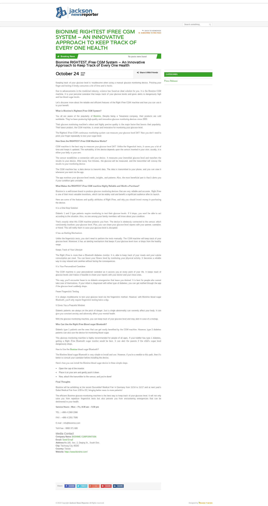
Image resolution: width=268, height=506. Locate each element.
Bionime (97, 116)
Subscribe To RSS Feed (151, 33)
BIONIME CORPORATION (84, 436)
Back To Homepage (153, 31)
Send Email (68, 440)
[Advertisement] (176, 11)
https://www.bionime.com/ (76, 452)
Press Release (170, 81)
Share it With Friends (149, 72)
